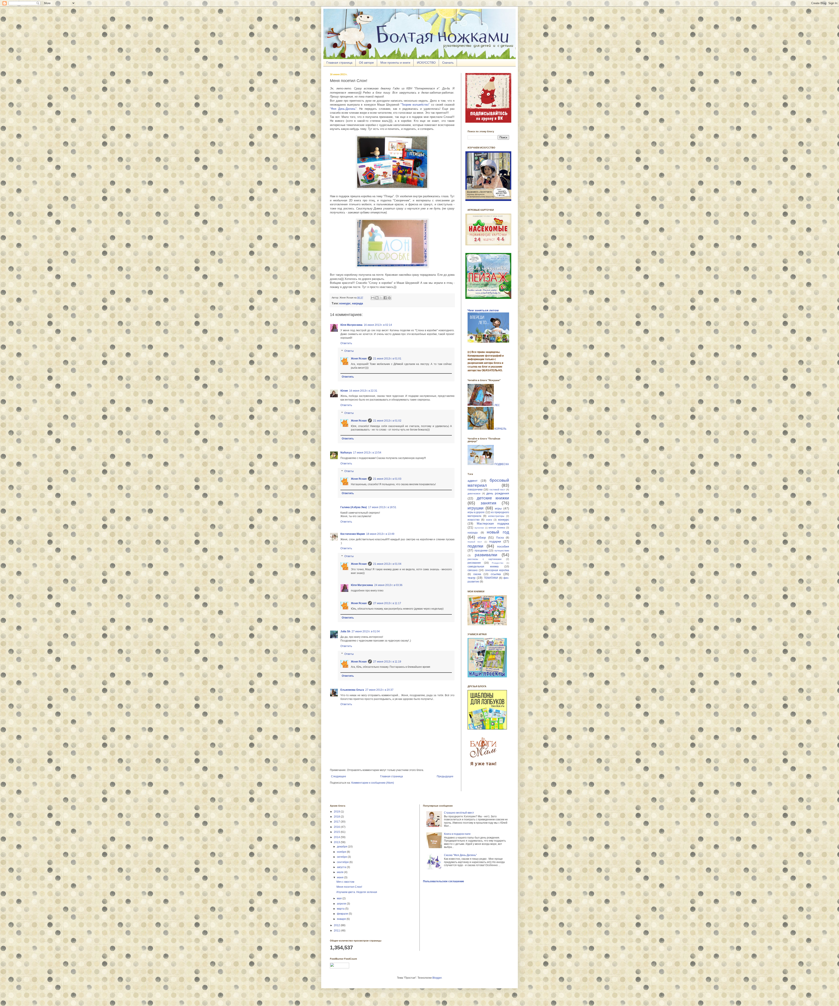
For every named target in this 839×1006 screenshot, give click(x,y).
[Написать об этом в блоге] (377, 298)
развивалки (486, 555)
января (342, 919)
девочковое (474, 493)
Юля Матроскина (351, 324)
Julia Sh (345, 631)
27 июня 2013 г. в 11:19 (387, 661)
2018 (337, 816)
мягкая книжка (497, 527)
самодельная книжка (483, 566)
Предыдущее (445, 776)
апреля (342, 903)
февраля (343, 913)
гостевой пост (497, 489)
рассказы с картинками (484, 559)
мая (339, 898)
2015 (337, 831)
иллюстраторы (496, 516)
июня (340, 877)
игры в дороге (476, 512)
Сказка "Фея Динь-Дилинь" (460, 855)
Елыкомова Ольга (352, 689)
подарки (495, 541)
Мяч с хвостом (345, 881)
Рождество (497, 563)
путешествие (501, 550)
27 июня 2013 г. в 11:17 (387, 603)
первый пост (475, 541)
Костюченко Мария (352, 533)
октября (342, 856)
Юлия (344, 390)
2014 (337, 837)
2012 (337, 925)
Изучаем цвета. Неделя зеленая (356, 892)
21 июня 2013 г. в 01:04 (387, 563)
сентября (343, 862)
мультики (479, 528)
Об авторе (366, 62)
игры (498, 508)
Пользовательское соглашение (443, 881)
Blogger (437, 977)
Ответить (346, 343)
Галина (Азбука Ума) (353, 507)
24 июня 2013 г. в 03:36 (388, 585)
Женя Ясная (359, 358)
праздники (481, 550)
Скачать (448, 62)
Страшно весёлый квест (459, 812)
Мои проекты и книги (395, 62)
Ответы (349, 351)
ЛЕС (497, 404)
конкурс (503, 519)
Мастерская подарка (493, 523)
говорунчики (475, 489)
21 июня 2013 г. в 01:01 (387, 358)
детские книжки (493, 498)
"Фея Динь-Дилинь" (343, 108)
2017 (337, 821)
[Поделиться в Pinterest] (389, 298)
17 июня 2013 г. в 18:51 (382, 507)
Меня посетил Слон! (349, 886)
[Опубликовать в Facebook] (385, 298)
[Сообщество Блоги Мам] (484, 768)
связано (473, 570)
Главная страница (339, 62)
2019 (337, 811)
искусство (474, 519)
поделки (475, 546)
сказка (477, 574)
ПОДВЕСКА (501, 464)
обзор (482, 537)
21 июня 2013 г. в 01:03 (387, 478)
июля (340, 872)
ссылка (496, 574)
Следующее (338, 776)
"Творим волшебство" (415, 104)
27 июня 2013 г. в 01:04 (366, 631)
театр (471, 577)
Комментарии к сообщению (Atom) (372, 782)
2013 (337, 842)
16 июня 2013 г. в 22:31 (363, 390)
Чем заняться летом (483, 310)
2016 (337, 826)
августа (342, 867)
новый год (498, 532)
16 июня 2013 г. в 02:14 (378, 324)
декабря (342, 846)
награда (473, 532)
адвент (472, 480)
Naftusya (346, 452)
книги (489, 519)
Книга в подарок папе (457, 833)
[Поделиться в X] (381, 298)
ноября (342, 851)
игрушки (476, 508)
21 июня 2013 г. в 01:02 (387, 420)
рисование (474, 562)
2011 (337, 930)
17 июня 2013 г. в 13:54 (367, 452)
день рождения (497, 493)
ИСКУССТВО (426, 62)
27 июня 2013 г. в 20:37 (379, 689)
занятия (488, 503)
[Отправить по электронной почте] (373, 298)
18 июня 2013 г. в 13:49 (380, 533)
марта (341, 908)
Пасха (500, 537)
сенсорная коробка (497, 570)
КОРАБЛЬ (500, 428)
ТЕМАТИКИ (491, 577)
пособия (503, 546)
